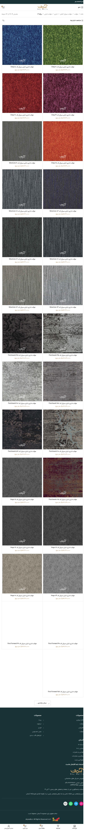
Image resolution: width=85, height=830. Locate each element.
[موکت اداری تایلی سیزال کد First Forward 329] (61, 752)
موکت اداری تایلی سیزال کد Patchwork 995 (62, 349)
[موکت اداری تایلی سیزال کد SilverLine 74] (61, 280)
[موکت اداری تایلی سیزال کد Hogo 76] (21, 516)
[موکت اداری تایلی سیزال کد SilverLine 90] (21, 139)
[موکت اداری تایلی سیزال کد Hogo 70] (21, 564)
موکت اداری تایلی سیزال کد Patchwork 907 (22, 397)
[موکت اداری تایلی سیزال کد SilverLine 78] (21, 186)
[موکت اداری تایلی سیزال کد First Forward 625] (61, 705)
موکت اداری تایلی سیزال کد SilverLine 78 (22, 208)
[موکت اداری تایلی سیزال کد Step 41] (61, 91)
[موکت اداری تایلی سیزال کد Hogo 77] (61, 516)
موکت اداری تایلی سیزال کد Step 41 (61, 113)
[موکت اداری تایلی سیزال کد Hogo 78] (21, 469)
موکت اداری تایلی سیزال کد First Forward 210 (21, 774)
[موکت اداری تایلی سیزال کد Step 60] (61, 44)
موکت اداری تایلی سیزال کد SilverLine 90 (22, 161)
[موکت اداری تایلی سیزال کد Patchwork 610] (61, 422)
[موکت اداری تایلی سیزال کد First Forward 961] (21, 611)
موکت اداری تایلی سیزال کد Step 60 (61, 66)
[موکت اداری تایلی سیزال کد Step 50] (21, 44)
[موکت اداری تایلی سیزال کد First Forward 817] (21, 658)
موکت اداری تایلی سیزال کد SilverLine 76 (22, 255)
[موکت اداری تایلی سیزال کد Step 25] (61, 139)
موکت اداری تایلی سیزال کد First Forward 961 (21, 633)
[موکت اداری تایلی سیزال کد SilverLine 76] (21, 233)
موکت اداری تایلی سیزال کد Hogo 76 (21, 538)
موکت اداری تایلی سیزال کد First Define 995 (22, 822)
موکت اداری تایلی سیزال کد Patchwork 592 (22, 444)
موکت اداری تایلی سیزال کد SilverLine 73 (21, 302)
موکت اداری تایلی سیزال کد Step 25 (61, 161)
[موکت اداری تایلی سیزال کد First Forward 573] (21, 705)
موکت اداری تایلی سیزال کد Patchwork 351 (62, 491)
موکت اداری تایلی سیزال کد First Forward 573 (22, 727)
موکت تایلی (46, 14)
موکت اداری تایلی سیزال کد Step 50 (21, 66)
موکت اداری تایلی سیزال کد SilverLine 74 (61, 302)
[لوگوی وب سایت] (42, 7)
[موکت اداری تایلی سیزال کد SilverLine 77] (61, 233)
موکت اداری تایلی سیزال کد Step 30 (21, 113)
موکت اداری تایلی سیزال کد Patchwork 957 (62, 397)
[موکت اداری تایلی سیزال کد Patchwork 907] (21, 375)
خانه (80, 14)
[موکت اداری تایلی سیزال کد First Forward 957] (61, 658)
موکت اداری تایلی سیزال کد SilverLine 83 (61, 208)
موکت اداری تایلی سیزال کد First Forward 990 (61, 633)
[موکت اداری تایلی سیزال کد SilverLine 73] (21, 280)
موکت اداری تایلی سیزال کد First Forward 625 (61, 727)
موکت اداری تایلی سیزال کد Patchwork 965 (22, 349)
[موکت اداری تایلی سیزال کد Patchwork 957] (61, 375)
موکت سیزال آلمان (64, 14)
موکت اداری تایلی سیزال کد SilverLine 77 (61, 255)
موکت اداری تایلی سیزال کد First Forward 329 (61, 774)
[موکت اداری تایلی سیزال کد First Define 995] (21, 800)
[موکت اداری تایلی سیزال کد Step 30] (21, 91)
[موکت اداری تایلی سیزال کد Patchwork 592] (21, 422)
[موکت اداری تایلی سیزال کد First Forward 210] (21, 752)
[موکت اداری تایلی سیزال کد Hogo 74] (61, 564)
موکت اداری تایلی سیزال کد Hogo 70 (21, 586)
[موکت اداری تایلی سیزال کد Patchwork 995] (61, 327)
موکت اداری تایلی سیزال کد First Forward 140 (61, 822)
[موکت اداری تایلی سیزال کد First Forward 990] (61, 611)
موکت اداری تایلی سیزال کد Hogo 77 (61, 538)
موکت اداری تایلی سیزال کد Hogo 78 (21, 491)
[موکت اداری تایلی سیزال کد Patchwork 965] (21, 327)
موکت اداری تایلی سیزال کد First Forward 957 (61, 680)
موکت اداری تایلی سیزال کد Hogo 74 (61, 586)
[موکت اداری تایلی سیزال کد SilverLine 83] (61, 186)
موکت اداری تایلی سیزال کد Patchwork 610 (61, 444)
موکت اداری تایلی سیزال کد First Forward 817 (21, 680)
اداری (54, 14)
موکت (74, 14)
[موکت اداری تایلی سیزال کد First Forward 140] (61, 800)
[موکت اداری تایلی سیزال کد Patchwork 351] (61, 469)
